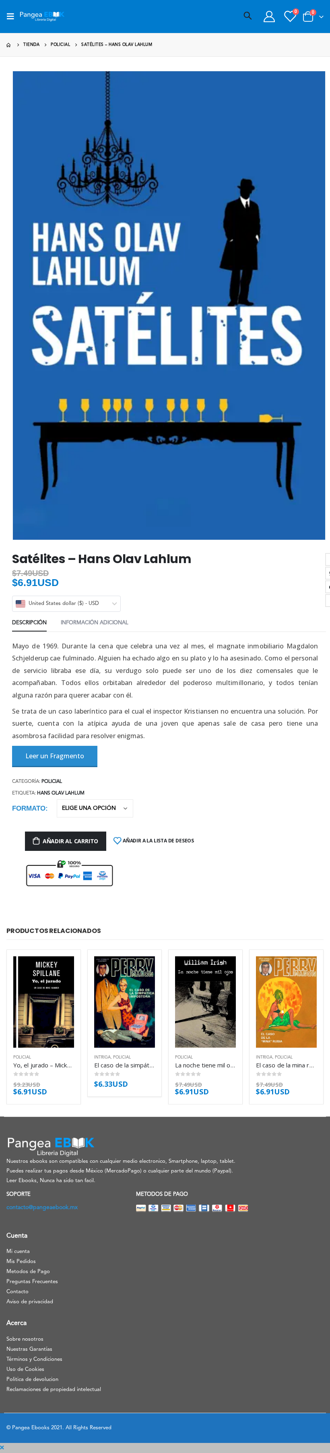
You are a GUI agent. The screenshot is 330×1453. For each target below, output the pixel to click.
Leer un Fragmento (54, 755)
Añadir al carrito (70, 841)
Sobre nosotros (24, 1339)
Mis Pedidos (21, 1261)
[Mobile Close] (2, 1448)
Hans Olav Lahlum (61, 793)
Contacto (17, 1291)
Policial (51, 781)
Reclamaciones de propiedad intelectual (53, 1389)
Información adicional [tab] (94, 622)
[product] (43, 1002)
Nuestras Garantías (29, 1349)
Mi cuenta (18, 1251)
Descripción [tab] (29, 622)
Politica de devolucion (32, 1379)
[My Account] (269, 16)
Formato (28, 808)
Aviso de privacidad (29, 1301)
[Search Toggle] (248, 16)
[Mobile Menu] (12, 16)
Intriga (102, 1057)
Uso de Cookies (25, 1369)
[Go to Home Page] (9, 45)
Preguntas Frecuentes (32, 1281)
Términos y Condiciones (34, 1359)
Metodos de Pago (28, 1271)
